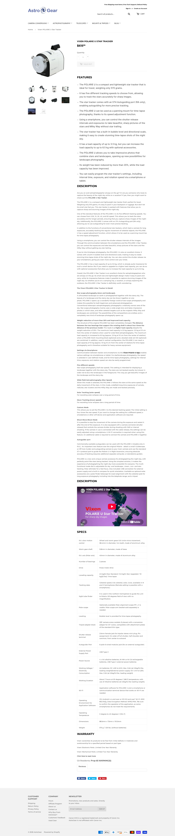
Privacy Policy (33, 809)
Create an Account (140, 8)
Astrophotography (62, 23)
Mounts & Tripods (100, 23)
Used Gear (52, 820)
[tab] (82, 766)
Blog (116, 23)
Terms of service (34, 812)
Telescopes (81, 23)
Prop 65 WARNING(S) (101, 761)
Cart (142, 14)
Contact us (52, 809)
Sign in (128, 8)
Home (30, 29)
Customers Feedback (56, 818)
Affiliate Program (55, 804)
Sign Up (102, 809)
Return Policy (33, 806)
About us (52, 806)
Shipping (31, 803)
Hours (50, 801)
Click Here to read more (86, 756)
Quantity (80, 53)
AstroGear (38, 832)
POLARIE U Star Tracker (97, 198)
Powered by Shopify (52, 832)
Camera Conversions (37, 23)
